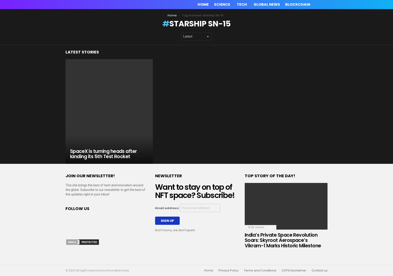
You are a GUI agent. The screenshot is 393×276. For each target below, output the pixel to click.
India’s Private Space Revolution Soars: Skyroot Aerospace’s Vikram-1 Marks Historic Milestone (283, 240)
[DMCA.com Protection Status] (83, 244)
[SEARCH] (325, 4)
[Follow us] (318, 4)
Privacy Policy (229, 270)
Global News (267, 4)
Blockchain (297, 4)
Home (203, 4)
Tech (242, 4)
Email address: (167, 208)
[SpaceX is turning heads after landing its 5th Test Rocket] (109, 111)
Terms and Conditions (260, 270)
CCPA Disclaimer (294, 270)
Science (222, 4)
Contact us (320, 270)
